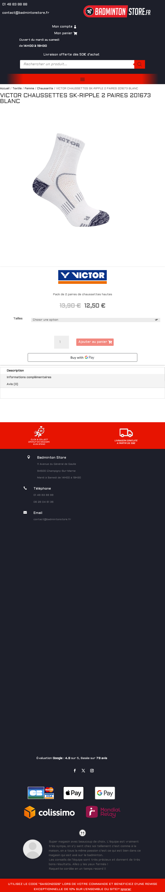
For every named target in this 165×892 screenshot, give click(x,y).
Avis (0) (12, 384)
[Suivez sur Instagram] (92, 770)
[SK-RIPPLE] (71, 180)
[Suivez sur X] (83, 770)
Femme (29, 88)
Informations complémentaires (29, 377)
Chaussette (45, 88)
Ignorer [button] (126, 889)
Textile (17, 88)
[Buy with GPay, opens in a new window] (82, 357)
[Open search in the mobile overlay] (82, 64)
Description (15, 370)
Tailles (18, 318)
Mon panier (63, 33)
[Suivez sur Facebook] (74, 770)
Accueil (4, 88)
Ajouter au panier (92, 341)
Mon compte (62, 26)
